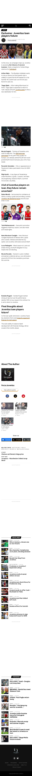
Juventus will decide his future (10, 198)
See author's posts (10, 390)
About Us (23, 765)
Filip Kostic (5, 449)
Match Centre (23, 762)
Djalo (24, 447)
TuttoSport (12, 69)
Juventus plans (20, 90)
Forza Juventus (12, 40)
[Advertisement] (16, 12)
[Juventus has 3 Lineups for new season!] (7, 406)
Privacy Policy (17, 767)
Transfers (13, 762)
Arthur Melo (17, 447)
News (6, 762)
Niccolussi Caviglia (23, 449)
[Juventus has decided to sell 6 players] (7, 421)
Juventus (13, 449)
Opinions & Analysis (13, 765)
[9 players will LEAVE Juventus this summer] (21, 406)
